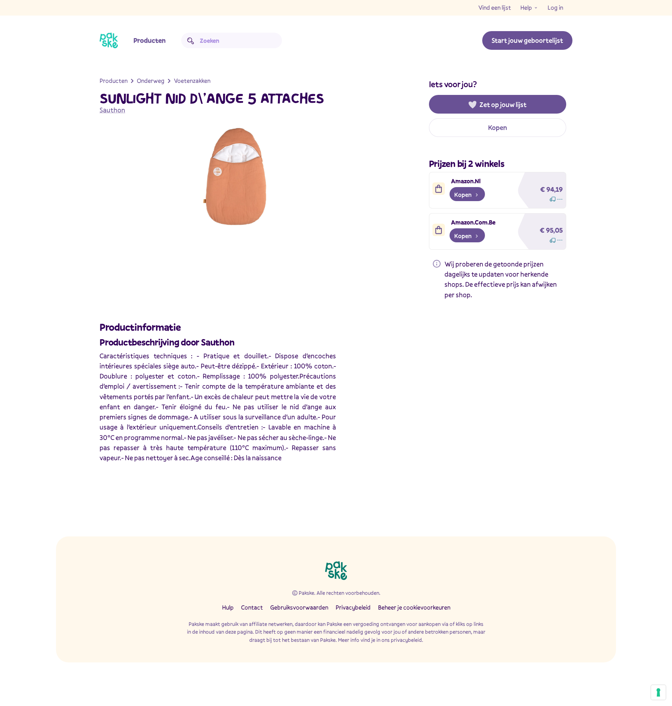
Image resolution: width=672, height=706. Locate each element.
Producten (149, 40)
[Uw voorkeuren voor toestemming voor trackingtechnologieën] (658, 692)
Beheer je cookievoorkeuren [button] (414, 607)
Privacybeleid (353, 607)
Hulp (228, 607)
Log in (555, 7)
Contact (252, 607)
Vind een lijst (494, 7)
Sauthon (112, 109)
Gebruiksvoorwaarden (299, 607)
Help (526, 7)
